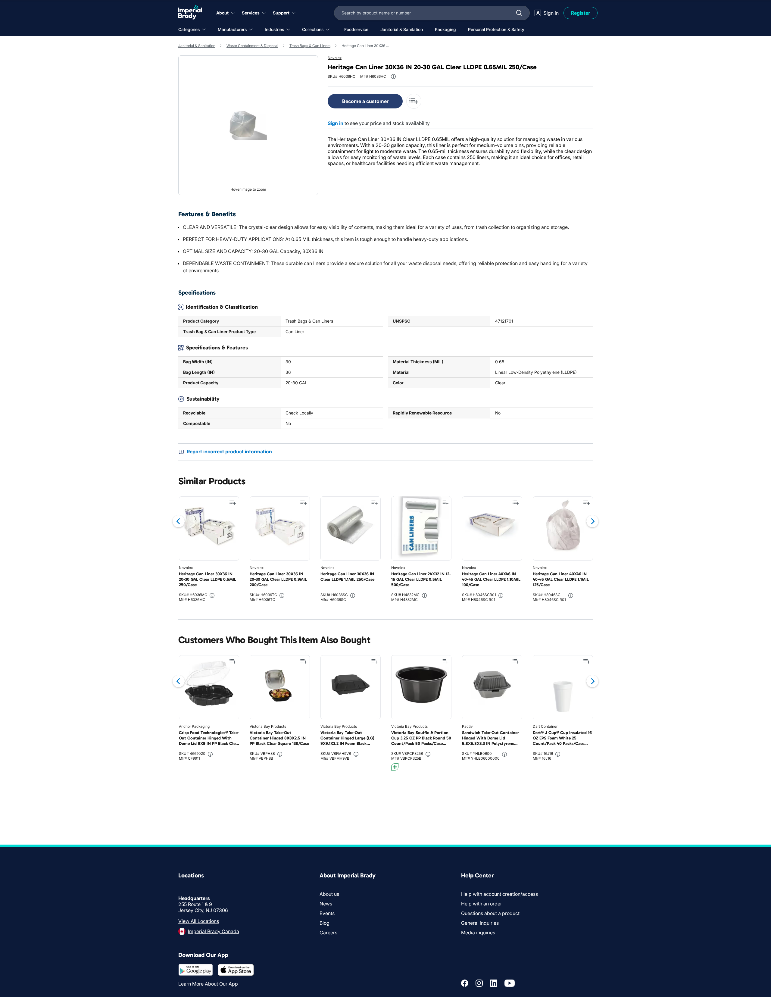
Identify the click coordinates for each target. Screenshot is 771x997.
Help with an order (481, 904)
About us (329, 894)
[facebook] (464, 983)
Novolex (335, 57)
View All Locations (198, 921)
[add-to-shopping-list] (413, 101)
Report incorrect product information (229, 451)
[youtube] (509, 983)
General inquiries (480, 923)
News (326, 904)
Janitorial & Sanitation (196, 45)
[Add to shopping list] (232, 502)
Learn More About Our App (208, 984)
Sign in (335, 123)
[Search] (519, 13)
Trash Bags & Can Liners (309, 45)
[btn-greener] (394, 766)
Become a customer (365, 101)
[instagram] (479, 983)
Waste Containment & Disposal (252, 45)
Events (327, 913)
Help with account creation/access (499, 894)
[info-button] (393, 76)
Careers (328, 933)
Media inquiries (478, 933)
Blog (324, 923)
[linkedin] (493, 983)
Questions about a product (490, 913)
